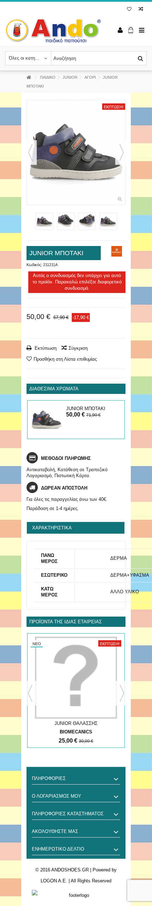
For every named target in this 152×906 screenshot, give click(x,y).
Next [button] (122, 693)
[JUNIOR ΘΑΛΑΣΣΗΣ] (76, 678)
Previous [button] (30, 693)
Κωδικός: (34, 265)
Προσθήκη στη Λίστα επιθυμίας (65, 359)
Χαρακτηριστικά (52, 527)
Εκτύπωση (45, 348)
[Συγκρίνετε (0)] (141, 9)
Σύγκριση (78, 348)
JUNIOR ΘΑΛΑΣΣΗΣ (76, 723)
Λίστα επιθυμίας (129, 9)
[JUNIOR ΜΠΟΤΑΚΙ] (76, 152)
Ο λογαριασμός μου (56, 796)
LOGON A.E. (54, 880)
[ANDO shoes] (53, 30)
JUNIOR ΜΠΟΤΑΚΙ (85, 408)
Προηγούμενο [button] (30, 152)
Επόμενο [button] (121, 152)
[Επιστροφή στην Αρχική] (29, 77)
